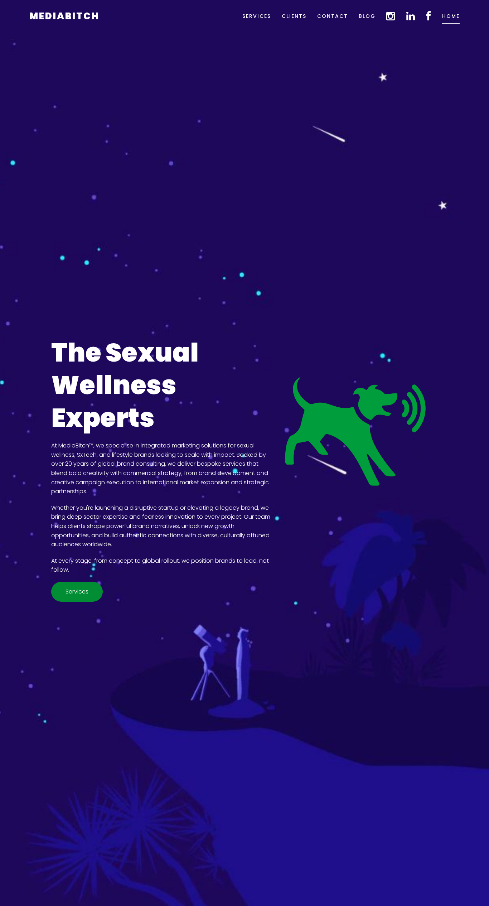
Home (451, 16)
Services (256, 16)
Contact (332, 16)
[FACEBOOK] (428, 16)
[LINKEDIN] (411, 16)
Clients (294, 16)
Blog (367, 16)
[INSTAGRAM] (391, 16)
